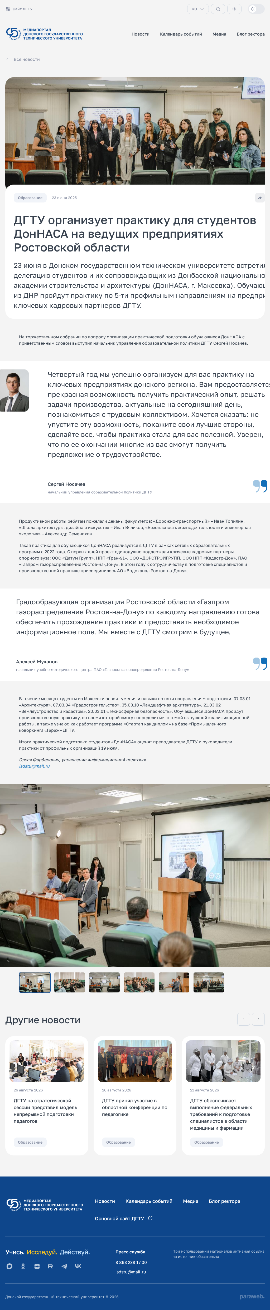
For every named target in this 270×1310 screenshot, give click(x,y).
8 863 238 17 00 (131, 1262)
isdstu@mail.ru (130, 1271)
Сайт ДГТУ (23, 9)
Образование (30, 1142)
